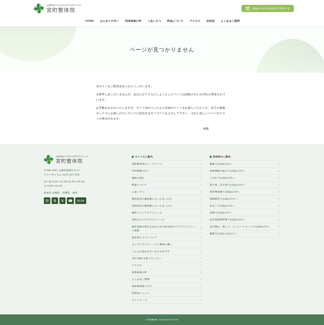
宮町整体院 (152, 320)
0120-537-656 (71, 174)
